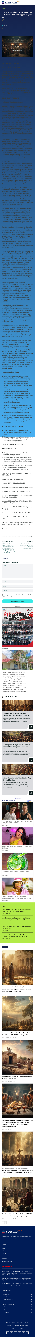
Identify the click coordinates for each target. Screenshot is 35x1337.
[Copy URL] (19, 32)
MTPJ (3, 8)
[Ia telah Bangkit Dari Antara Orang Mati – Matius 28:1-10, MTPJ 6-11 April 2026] (17, 1057)
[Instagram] (11, 1332)
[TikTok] (15, 1332)
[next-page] (5, 1222)
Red (4, 20)
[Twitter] (7, 32)
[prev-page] (3, 1222)
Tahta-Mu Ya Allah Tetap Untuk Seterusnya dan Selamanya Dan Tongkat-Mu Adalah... (16, 910)
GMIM (9, 534)
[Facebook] (3, 32)
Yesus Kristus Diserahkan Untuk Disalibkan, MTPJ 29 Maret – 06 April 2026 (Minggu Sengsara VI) (26, 546)
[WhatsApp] (11, 32)
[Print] (15, 32)
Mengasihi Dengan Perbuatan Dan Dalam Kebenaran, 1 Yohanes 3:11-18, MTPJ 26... (15, 936)
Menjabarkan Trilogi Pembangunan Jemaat (16, 536)
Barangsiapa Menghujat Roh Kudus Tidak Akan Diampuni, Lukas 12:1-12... (16, 747)
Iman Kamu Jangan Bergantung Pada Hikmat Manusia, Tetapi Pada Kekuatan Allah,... (16, 919)
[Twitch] (19, 1332)
